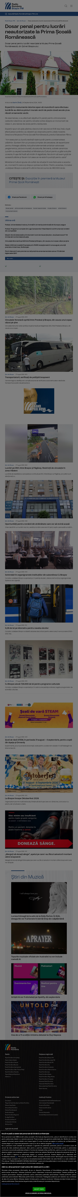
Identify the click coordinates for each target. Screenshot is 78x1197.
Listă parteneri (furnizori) (10, 1184)
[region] (39, 1164)
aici (17, 1156)
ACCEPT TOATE (39, 1189)
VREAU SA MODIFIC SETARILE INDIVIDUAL (38, 1193)
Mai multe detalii (57, 1143)
